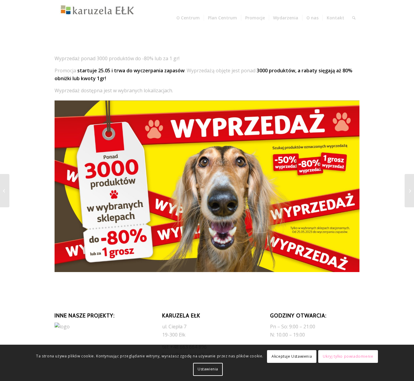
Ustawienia (208, 369)
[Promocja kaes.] (409, 190)
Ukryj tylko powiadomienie (348, 356)
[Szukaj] (353, 18)
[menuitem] (188, 18)
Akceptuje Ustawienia (292, 356)
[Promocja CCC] (4, 190)
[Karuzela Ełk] (100, 18)
